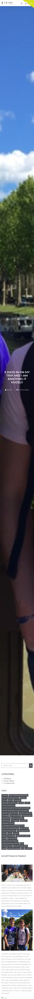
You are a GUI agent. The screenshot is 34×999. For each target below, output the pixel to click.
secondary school (23, 831)
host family (6, 820)
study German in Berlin (9, 841)
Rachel (9, 390)
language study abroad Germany (13, 826)
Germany (5, 815)
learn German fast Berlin (10, 828)
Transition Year (7, 846)
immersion (15, 820)
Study (4, 838)
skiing (4, 833)
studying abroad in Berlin (10, 843)
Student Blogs (23, 390)
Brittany (23, 798)
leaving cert (24, 828)
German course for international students (16, 808)
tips (22, 843)
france (21, 803)
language (24, 820)
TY (22, 848)
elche (10, 800)
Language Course (8, 823)
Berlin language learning (10, 798)
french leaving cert (8, 805)
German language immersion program (15, 810)
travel (4, 848)
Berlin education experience (18, 795)
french (27, 803)
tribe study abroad (14, 848)
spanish (15, 833)
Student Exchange (8, 836)
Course (4, 800)
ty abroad (28, 848)
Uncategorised (8, 783)
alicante (4, 795)
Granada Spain (27, 815)
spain (10, 833)
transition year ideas (20, 846)
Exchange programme (9, 803)
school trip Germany (9, 831)
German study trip (25, 813)
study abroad (12, 838)
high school (6, 818)
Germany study (15, 815)
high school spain (17, 818)
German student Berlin (9, 813)
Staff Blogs (7, 779)
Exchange (17, 800)
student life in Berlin (23, 836)
